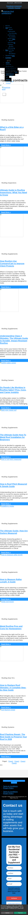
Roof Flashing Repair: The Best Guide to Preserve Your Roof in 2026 (13, 736)
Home (7, 26)
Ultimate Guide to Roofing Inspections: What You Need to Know (13, 192)
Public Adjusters (11, 47)
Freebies (12, 54)
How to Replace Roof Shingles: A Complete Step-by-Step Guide (13, 687)
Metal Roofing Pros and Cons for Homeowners (11, 627)
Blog (10, 52)
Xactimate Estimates (12, 34)
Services (8, 28)
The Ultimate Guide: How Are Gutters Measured (14, 532)
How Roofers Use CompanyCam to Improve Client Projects (12, 263)
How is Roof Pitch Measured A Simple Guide (13, 485)
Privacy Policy (8, 788)
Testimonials (10, 56)
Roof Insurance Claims (11, 42)
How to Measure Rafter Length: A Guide (11, 580)
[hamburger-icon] (9, 61)
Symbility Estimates (12, 38)
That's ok (20, 912)
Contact (8, 57)
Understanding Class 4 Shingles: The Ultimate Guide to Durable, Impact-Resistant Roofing (14, 339)
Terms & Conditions (10, 786)
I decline (7, 912)
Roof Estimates (11, 30)
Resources (9, 50)
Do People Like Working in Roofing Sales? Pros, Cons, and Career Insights (13, 389)
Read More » (6, 145)
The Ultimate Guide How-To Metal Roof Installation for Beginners (13, 437)
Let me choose (4, 910)
